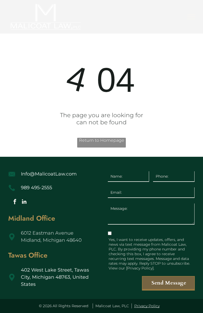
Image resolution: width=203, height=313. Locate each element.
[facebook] (15, 202)
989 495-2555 (36, 188)
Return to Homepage (101, 140)
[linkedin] (24, 202)
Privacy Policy (147, 305)
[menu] (191, 17)
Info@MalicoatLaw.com (49, 174)
